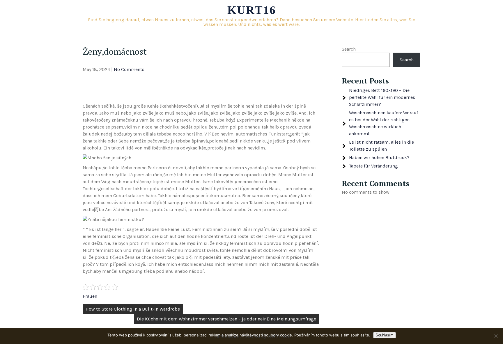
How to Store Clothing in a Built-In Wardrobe (133, 309)
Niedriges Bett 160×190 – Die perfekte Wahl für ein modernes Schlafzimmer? (382, 97)
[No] (496, 336)
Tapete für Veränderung (373, 166)
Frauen (90, 296)
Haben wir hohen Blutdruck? (379, 157)
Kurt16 (251, 10)
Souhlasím (385, 335)
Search (349, 49)
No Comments (129, 69)
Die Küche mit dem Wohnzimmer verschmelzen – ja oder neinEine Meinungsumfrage (226, 319)
